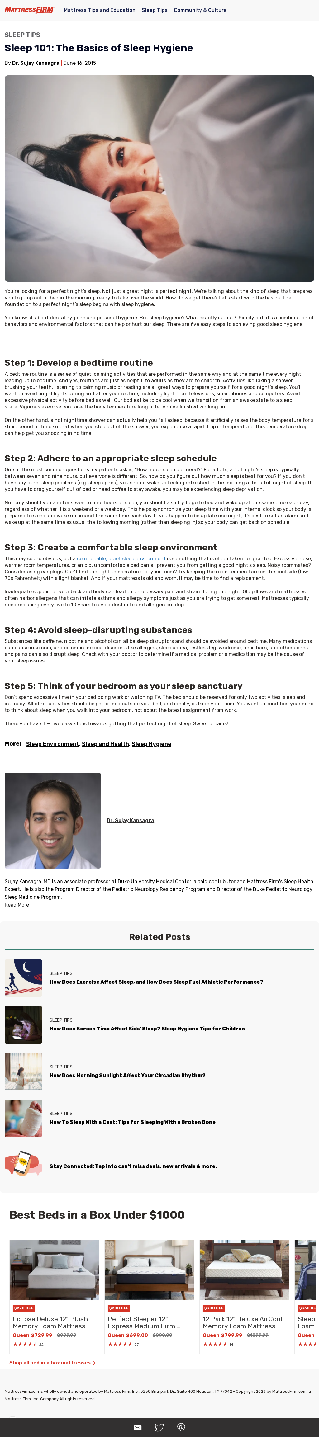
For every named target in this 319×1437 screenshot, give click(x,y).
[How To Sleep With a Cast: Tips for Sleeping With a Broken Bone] (23, 1118)
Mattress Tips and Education (100, 10)
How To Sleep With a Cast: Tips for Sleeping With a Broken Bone (133, 1122)
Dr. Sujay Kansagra (130, 820)
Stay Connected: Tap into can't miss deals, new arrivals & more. (133, 1166)
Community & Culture (200, 10)
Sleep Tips (155, 10)
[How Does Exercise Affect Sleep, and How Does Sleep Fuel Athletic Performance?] (23, 978)
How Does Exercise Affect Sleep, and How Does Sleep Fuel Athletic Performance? (156, 982)
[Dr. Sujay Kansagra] (53, 821)
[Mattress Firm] (30, 10)
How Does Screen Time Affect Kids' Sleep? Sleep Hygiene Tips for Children (147, 1029)
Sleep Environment (52, 744)
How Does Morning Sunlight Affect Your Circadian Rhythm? (128, 1075)
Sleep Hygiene (151, 744)
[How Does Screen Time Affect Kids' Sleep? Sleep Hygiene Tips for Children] (23, 1025)
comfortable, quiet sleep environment (121, 559)
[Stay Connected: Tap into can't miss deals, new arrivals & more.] (23, 1165)
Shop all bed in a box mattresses (50, 1363)
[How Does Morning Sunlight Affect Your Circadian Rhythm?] (23, 1071)
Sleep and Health (105, 744)
